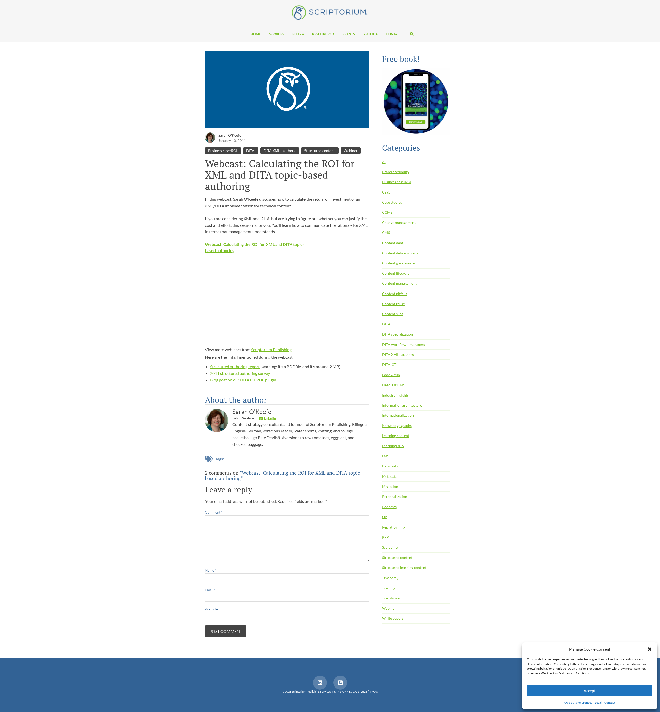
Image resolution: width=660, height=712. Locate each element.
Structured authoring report (235, 366)
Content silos (392, 314)
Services (276, 34)
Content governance (398, 263)
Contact (609, 703)
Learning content (395, 435)
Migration (390, 486)
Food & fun (391, 375)
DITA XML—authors (279, 150)
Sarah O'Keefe (229, 135)
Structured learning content (404, 567)
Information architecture (402, 405)
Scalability (390, 547)
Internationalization (398, 415)
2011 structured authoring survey (240, 373)
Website (211, 609)
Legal (598, 703)
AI (384, 162)
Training (388, 588)
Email (210, 590)
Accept (590, 690)
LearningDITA (393, 445)
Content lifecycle (395, 273)
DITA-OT (389, 364)
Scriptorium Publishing (271, 349)
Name (211, 570)
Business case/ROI (223, 150)
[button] (649, 649)
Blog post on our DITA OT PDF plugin (243, 379)
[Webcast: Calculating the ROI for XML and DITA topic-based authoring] (287, 90)
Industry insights (395, 395)
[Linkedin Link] (320, 683)
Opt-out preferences (578, 703)
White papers (392, 618)
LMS (385, 456)
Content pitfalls (394, 293)
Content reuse (393, 303)
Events (349, 34)
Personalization (394, 496)
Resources (321, 34)
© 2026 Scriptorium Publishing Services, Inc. (309, 691)
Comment (214, 512)
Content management (399, 283)
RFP (385, 537)
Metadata (389, 476)
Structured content (319, 150)
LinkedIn (270, 418)
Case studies (392, 202)
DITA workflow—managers (403, 344)
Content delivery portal (400, 253)
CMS (386, 232)
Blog (296, 34)
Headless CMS (393, 385)
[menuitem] (255, 33)
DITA (250, 150)
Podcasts (389, 507)
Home (256, 34)
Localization (391, 466)
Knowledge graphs (397, 425)
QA (384, 517)
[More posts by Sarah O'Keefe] (210, 137)
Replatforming (393, 527)
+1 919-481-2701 (348, 691)
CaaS (386, 192)
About (369, 34)
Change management (399, 222)
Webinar (351, 150)
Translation (391, 598)
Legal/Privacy (369, 691)
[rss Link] (340, 683)
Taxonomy (390, 578)
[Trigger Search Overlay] (410, 33)
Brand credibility (395, 172)
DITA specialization (397, 334)
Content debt (392, 243)
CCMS (387, 212)
